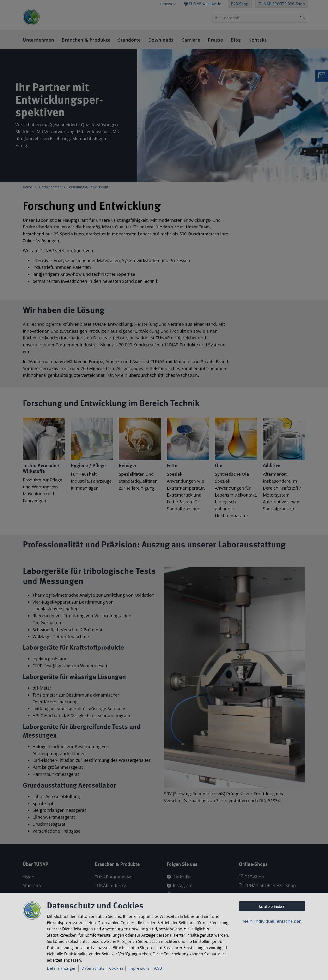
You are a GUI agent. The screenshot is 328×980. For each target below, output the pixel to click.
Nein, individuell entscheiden (272, 921)
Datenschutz (92, 968)
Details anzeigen (61, 968)
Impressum (138, 968)
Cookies (116, 968)
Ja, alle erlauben (272, 906)
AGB (158, 968)
